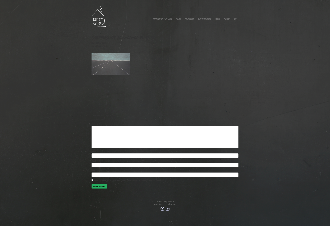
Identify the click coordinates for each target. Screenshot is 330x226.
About (227, 19)
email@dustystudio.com (165, 204)
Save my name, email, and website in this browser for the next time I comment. (128, 180)
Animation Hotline (162, 19)
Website (95, 170)
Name (95, 151)
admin (98, 46)
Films (178, 19)
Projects (189, 19)
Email (94, 161)
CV (235, 19)
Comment (96, 123)
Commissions (204, 19)
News (217, 19)
